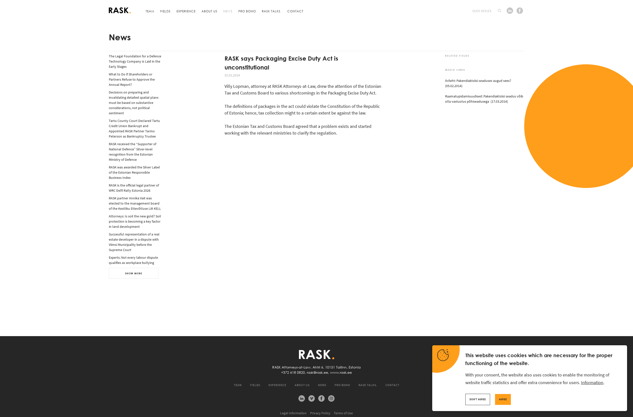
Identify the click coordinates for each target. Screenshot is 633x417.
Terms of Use (343, 413)
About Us (209, 11)
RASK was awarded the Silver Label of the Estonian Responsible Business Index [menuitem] (134, 172)
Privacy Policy (320, 413)
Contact (295, 11)
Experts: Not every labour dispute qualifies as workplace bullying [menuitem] (133, 260)
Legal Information (293, 413)
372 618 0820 (294, 372)
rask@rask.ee (317, 372)
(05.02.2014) (453, 86)
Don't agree (478, 399)
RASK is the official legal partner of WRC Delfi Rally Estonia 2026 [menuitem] (134, 188)
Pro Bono (247, 11)
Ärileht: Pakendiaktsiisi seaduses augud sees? (478, 80)
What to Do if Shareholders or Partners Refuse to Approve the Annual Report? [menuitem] (132, 79)
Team (150, 11)
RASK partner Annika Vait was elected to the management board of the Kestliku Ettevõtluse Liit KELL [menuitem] (135, 203)
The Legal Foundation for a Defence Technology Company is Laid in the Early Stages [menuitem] (135, 61)
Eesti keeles (482, 11)
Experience (186, 11)
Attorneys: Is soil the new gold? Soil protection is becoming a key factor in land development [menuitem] (135, 221)
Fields (165, 11)
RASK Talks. (271, 11)
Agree (503, 399)
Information (592, 382)
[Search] (499, 10)
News (227, 11)
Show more (133, 273)
